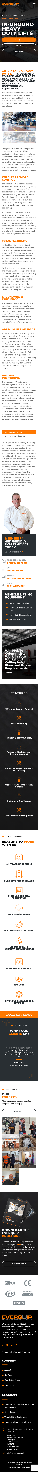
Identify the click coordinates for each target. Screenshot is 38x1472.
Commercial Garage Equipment (18, 1422)
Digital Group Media (23, 1468)
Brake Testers (10, 1412)
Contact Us (9, 1385)
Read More (18, 1112)
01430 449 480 (19, 46)
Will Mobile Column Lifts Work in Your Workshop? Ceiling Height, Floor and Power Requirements (18, 659)
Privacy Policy (8, 1352)
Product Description (13, 432)
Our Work (8, 1375)
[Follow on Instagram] (7, 1345)
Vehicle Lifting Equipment (15, 1417)
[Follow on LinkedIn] (11, 1345)
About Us (8, 1370)
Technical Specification (15, 436)
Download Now (18, 1264)
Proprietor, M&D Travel (19, 1065)
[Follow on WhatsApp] (3, 1345)
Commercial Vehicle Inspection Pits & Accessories (19, 1405)
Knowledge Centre (12, 1380)
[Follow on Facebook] (16, 1345)
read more (9, 673)
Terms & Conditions (22, 1352)
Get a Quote (19, 40)
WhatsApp (19, 52)
